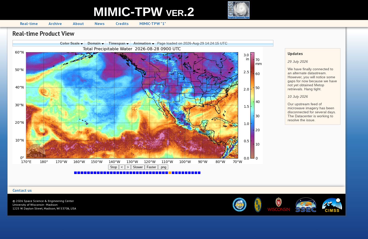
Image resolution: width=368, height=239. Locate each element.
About (78, 23)
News (100, 23)
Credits (122, 23)
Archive (55, 23)
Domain (95, 43)
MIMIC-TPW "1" (152, 23)
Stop (113, 167)
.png (163, 167)
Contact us (22, 190)
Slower (138, 167)
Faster (151, 167)
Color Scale (70, 43)
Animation (142, 43)
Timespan (117, 43)
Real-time (29, 23)
